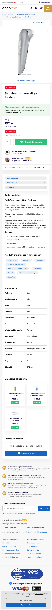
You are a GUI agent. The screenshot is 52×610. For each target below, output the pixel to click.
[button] (31, 8)
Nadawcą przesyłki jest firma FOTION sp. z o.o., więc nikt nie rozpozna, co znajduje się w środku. (28, 470)
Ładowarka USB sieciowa (15, 419)
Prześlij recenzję (27, 453)
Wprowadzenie (8, 15)
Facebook (32, 532)
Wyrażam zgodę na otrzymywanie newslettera (18, 513)
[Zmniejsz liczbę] (12, 143)
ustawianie (39, 594)
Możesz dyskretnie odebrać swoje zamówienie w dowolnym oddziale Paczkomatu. (25, 495)
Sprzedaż (37, 269)
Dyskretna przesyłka (10, 550)
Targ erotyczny (32, 546)
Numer (8, 142)
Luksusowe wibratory (16, 264)
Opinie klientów (33, 550)
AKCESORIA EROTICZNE (26, 15)
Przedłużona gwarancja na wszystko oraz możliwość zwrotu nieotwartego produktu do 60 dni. (27, 487)
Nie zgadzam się (26, 600)
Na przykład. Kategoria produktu (21, 24)
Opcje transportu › (32, 107)
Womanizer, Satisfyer (13, 17)
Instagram (44, 532)
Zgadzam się (26, 605)
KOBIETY (26, 260)
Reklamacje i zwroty (10, 557)
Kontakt (5, 543)
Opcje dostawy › (17, 153)
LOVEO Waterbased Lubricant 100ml (37, 394)
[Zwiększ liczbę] (12, 140)
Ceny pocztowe (33, 543)
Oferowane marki (34, 554)
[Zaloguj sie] (35, 8)
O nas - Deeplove (9, 546)
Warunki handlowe (34, 557)
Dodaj (16, 402)
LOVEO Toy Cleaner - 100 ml (15, 394)
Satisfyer (28, 17)
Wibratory (40, 260)
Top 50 (10, 273)
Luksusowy (12, 260)
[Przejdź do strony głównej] (9, 8)
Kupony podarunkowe (11, 554)
